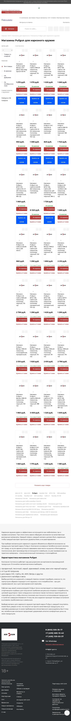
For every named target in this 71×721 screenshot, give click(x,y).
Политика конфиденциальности (60, 708)
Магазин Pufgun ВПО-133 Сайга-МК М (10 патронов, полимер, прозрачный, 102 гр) (35, 130)
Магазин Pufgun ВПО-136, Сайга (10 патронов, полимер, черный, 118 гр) (48, 70)
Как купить (5, 687)
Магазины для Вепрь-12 (23, 517)
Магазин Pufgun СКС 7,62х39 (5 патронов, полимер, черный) (48, 128)
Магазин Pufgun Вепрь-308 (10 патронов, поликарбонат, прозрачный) (21, 349)
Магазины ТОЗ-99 (21, 498)
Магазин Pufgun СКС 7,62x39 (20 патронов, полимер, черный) (62, 450)
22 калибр (18, 496)
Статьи (19, 697)
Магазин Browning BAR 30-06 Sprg (27, 509)
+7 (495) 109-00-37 (29, 8)
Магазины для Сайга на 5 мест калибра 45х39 (31, 504)
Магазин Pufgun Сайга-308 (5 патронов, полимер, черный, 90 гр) (62, 248)
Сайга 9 (47, 496)
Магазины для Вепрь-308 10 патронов (43, 512)
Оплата (53, 18)
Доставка (32, 18)
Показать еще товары (42, 485)
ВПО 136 (52, 493)
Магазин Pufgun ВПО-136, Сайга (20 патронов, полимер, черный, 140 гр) (34, 249)
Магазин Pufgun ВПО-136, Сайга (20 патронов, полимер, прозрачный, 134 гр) (35, 300)
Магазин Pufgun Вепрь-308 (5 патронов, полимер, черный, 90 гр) (49, 248)
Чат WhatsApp (45, 8)
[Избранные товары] (61, 28)
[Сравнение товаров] (56, 28)
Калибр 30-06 (56, 496)
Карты (67, 18)
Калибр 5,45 (28, 496)
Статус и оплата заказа (13, 12)
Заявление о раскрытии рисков (60, 713)
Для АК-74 (18, 493)
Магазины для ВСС (47, 509)
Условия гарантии (20, 684)
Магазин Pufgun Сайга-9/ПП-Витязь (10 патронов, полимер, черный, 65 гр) (62, 300)
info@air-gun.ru (51, 649)
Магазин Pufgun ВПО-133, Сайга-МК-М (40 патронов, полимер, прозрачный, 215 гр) (21, 130)
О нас (3, 712)
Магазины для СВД (21, 512)
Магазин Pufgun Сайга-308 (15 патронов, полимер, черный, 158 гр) (62, 129)
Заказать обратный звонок (10, 10)
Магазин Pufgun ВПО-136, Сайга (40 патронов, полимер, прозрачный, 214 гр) (21, 452)
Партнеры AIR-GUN (59, 684)
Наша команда (7, 709)
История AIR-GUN (23, 700)
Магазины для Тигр (55, 504)
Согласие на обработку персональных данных (58, 701)
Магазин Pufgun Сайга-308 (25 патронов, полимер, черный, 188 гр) (35, 400)
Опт (49, 18)
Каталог (11, 29)
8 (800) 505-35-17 (53, 630)
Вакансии (5, 702)
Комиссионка (6, 684)
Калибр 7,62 (43, 493)
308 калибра (61, 493)
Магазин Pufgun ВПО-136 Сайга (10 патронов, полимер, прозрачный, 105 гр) (49, 300)
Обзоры (20, 706)
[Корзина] (67, 28)
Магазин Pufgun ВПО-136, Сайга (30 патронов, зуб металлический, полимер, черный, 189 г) (50, 189)
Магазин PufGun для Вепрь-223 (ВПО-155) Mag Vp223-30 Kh (21, 67)
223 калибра (38, 496)
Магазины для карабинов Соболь (26, 515)
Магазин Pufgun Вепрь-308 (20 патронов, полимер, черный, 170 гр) (63, 350)
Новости (20, 703)
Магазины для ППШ (44, 506)
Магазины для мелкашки (49, 515)
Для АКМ (27, 493)
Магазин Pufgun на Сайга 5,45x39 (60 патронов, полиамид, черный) (35, 188)
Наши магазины (41, 18)
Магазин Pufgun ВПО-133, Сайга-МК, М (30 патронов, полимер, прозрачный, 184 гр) (21, 189)
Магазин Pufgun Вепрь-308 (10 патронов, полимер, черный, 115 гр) (35, 350)
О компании (24, 18)
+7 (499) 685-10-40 (10, 8)
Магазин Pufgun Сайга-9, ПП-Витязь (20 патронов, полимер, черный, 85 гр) (48, 401)
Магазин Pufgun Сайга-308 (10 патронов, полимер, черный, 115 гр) (35, 69)
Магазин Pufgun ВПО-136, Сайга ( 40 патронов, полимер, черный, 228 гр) (62, 70)
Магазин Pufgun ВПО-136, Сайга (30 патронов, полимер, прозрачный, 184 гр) (63, 401)
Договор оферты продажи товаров (59, 695)
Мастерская (60, 18)
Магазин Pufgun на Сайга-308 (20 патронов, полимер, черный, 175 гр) (21, 299)
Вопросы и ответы (26, 22)
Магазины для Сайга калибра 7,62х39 (28, 501)
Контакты (66, 22)
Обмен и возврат (23, 688)
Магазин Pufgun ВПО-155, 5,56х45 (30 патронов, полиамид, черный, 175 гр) (48, 452)
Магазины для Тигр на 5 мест (25, 506)
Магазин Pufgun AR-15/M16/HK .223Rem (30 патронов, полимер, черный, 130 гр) (62, 189)
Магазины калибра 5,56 (61, 506)
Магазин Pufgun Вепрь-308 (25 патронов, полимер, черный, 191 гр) (49, 350)
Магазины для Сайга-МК (37, 498)
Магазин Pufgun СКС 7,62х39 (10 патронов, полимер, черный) (34, 450)
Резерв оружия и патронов (58, 690)
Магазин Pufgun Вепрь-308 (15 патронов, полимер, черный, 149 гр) (21, 400)
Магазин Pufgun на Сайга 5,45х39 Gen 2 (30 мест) (21, 246)
